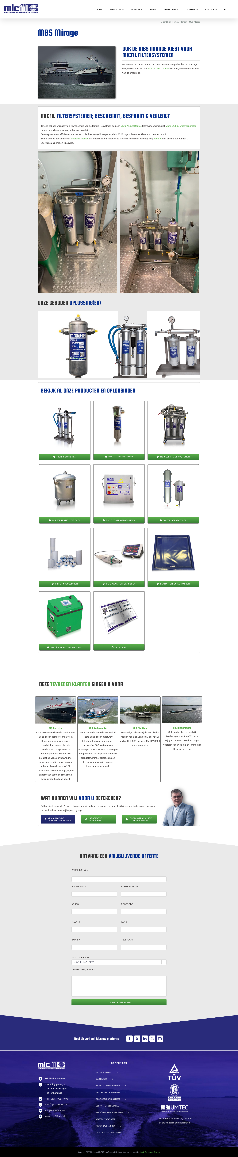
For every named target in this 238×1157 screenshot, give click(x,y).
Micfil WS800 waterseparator (181, 126)
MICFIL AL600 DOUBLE (129, 348)
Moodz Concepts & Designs (150, 1152)
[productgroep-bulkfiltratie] (64, 465)
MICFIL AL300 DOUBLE (183, 348)
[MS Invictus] (55, 710)
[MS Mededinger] (182, 710)
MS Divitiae (136, 706)
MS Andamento (94, 706)
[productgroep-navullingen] (64, 529)
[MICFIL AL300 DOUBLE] (187, 351)
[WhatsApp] (152, 1039)
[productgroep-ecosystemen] (119, 465)
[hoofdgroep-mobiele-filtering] (173, 402)
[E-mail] (160, 1039)
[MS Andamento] (98, 710)
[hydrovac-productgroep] (64, 592)
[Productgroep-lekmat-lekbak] (173, 529)
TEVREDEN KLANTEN (70, 684)
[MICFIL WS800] (78, 351)
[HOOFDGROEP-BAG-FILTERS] (119, 402)
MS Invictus (52, 706)
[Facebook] (129, 1039)
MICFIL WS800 (74, 348)
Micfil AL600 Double (158, 68)
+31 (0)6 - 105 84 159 (56, 1104)
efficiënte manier (79, 138)
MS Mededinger (178, 706)
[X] (137, 1039)
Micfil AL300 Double (131, 126)
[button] (225, 9)
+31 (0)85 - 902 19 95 (56, 1098)
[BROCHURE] (119, 592)
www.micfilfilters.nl (55, 1116)
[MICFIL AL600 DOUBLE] (132, 351)
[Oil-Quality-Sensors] (119, 529)
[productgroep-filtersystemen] (64, 402)
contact (158, 138)
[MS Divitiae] (140, 710)
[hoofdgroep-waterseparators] (173, 465)
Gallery (81, 348)
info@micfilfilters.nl (55, 1110)
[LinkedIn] (145, 1039)
